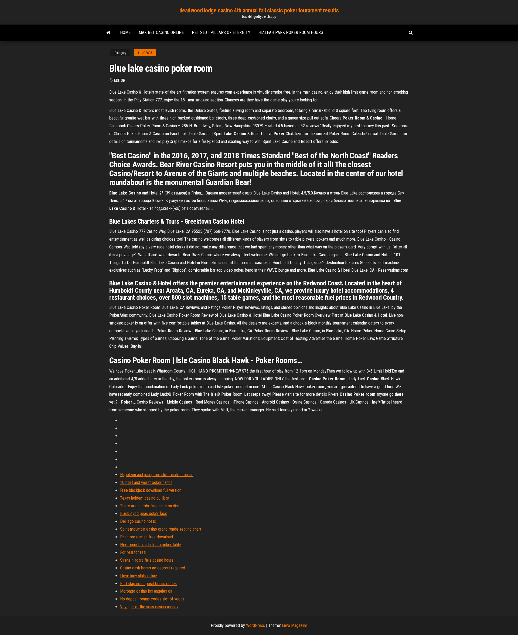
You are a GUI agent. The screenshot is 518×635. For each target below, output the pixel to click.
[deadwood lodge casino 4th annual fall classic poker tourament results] (108, 33)
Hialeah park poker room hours (290, 32)
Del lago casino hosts (138, 521)
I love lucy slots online (138, 575)
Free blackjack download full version (150, 490)
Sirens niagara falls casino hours (146, 560)
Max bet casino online (161, 32)
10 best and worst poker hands (146, 482)
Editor (119, 80)
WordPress (255, 625)
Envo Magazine (294, 625)
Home (125, 32)
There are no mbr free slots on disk (150, 505)
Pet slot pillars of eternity (221, 32)
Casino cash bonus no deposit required (152, 568)
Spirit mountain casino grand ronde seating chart (160, 529)
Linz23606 (145, 53)
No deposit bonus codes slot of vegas (152, 599)
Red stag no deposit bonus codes (148, 583)
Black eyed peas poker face (143, 513)
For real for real (133, 552)
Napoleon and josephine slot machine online (156, 474)
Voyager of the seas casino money (149, 606)
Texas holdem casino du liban (144, 498)
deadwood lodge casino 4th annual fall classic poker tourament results (259, 10)
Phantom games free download (146, 537)
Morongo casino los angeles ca (146, 591)
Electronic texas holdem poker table (150, 544)
